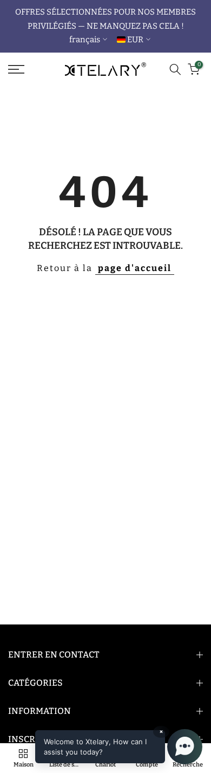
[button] (118, 746)
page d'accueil (135, 268)
